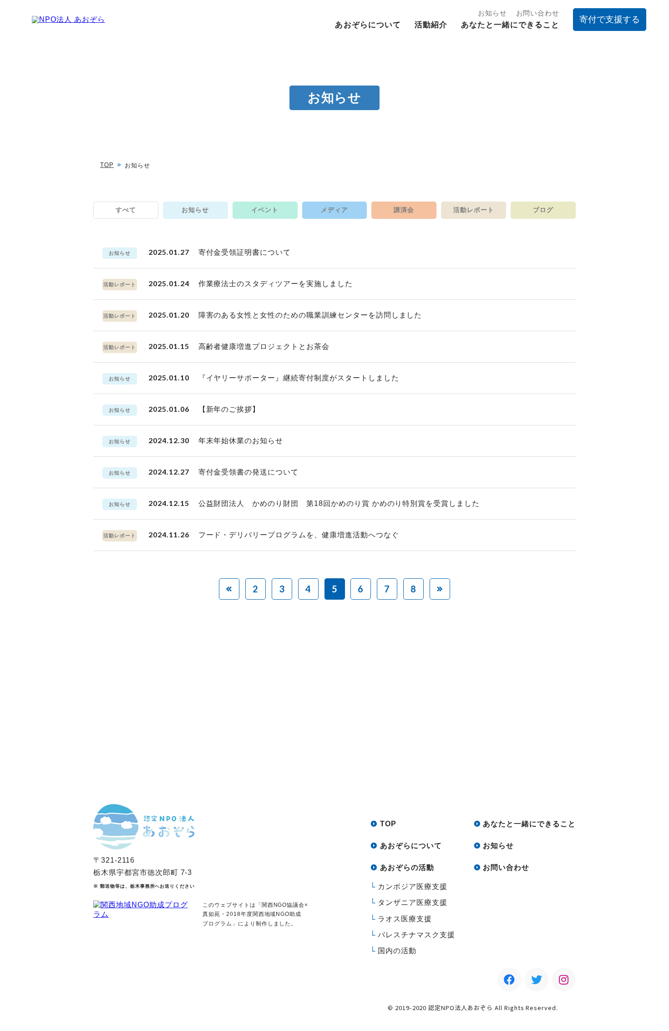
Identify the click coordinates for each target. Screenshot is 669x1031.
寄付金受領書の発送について (248, 472)
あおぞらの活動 (407, 867)
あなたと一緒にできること (510, 24)
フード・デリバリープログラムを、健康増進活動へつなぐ (298, 535)
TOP (107, 165)
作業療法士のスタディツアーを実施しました (275, 284)
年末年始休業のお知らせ (241, 441)
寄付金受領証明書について (244, 252)
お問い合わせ (537, 13)
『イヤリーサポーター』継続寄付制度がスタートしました (298, 378)
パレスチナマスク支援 (416, 935)
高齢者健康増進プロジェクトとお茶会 (263, 346)
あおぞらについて (367, 24)
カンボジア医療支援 (412, 886)
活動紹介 (431, 24)
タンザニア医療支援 (412, 902)
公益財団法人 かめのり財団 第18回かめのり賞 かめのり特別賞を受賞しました (339, 503)
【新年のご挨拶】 (229, 409)
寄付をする (265, 748)
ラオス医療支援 (405, 919)
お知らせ (492, 13)
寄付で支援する (609, 19)
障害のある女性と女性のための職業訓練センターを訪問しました (310, 315)
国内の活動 (397, 951)
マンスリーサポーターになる (415, 748)
